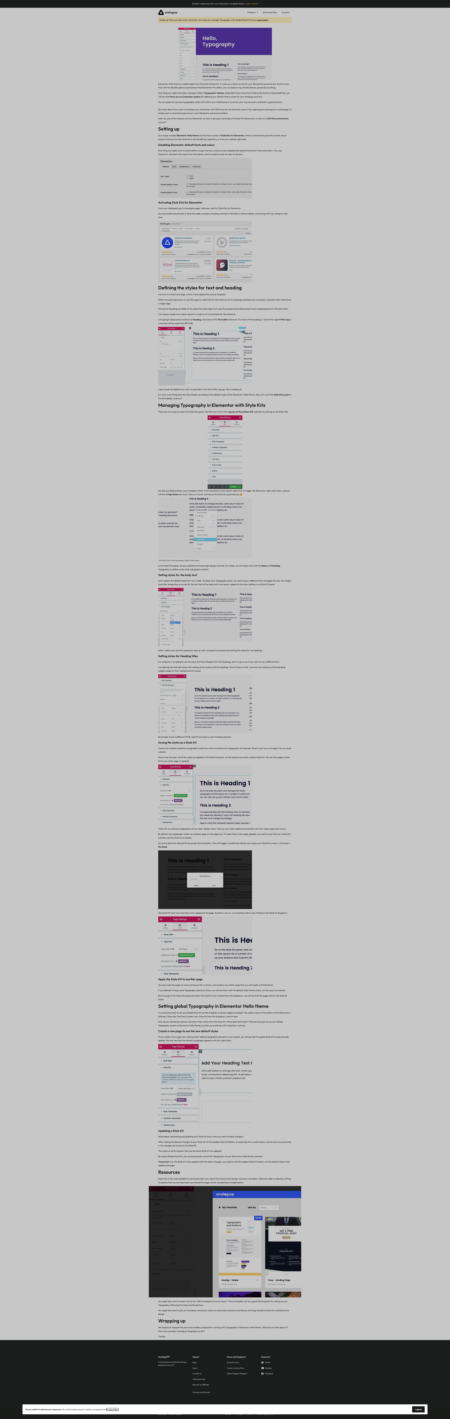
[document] (225, 709)
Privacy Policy (112, 1409)
